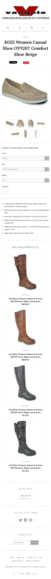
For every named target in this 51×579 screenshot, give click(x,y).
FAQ (40, 557)
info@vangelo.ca (25, 498)
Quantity (5, 186)
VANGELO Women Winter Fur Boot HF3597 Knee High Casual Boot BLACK (25, 412)
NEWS (12, 557)
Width (4, 175)
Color (4, 153)
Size (3, 164)
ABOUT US (20, 557)
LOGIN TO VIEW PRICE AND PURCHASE (20, 148)
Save (27, 63)
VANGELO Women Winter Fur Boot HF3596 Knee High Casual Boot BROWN (25, 301)
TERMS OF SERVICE (32, 561)
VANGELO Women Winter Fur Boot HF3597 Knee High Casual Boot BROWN (25, 357)
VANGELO (25, 295)
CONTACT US (31, 557)
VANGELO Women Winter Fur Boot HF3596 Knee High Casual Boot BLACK (25, 468)
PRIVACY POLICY (17, 561)
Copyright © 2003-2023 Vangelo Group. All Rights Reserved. (25, 567)
